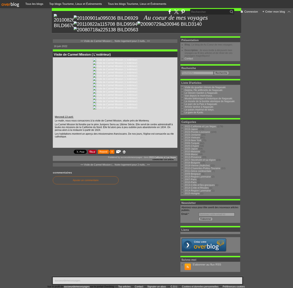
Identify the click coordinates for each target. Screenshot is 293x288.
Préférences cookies (234, 286)
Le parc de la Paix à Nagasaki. (201, 104)
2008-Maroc (191, 154)
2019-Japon (191, 129)
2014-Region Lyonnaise (198, 190)
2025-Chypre (192, 146)
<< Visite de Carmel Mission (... (97, 41)
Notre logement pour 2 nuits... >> (132, 41)
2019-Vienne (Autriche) (197, 165)
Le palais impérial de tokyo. (199, 109)
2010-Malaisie (192, 151)
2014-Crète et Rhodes (197, 187)
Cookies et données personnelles (200, 286)
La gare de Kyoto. (194, 112)
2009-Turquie (192, 143)
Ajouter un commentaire (86, 180)
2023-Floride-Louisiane (197, 132)
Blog (187, 44)
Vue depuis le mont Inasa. (199, 95)
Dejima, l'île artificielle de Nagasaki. (204, 90)
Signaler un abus (156, 286)
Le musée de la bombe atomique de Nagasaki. (210, 101)
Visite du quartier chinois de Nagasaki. (205, 87)
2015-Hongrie (192, 193)
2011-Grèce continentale (198, 171)
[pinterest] (182, 11)
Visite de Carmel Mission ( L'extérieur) (82, 54)
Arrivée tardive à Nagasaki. (199, 107)
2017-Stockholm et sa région (200, 160)
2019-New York (193, 140)
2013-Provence (193, 157)
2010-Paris (191, 182)
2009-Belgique (193, 174)
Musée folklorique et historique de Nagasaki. (209, 98)
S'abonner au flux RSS (207, 264)
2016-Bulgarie (192, 162)
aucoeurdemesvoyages (67, 280)
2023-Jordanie (193, 134)
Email (184, 214)
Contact (189, 58)
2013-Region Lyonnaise (198, 176)
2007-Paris (191, 179)
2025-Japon (191, 148)
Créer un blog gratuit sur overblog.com (203, 245)
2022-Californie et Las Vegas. (162, 157)
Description (191, 50)
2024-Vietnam (192, 137)
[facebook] (169, 11)
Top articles (124, 286)
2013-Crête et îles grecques (200, 185)
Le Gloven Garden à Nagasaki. (201, 93)
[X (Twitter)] (176, 11)
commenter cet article (163, 159)
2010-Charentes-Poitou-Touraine (202, 168)
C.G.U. (174, 286)
